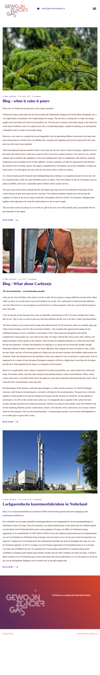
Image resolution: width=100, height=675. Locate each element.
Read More (8, 220)
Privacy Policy (8, 634)
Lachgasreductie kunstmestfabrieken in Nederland (45, 504)
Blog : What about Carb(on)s (27, 283)
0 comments (36, 96)
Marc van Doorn (10, 96)
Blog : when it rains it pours (26, 101)
